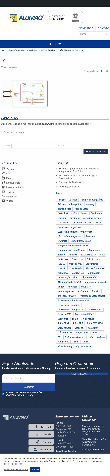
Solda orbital (64, 327)
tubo (91, 337)
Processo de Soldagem (69, 305)
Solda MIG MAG (95, 323)
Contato (103, 28)
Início (3, 50)
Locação (62, 268)
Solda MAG (63, 323)
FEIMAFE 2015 (88, 254)
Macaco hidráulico (95, 268)
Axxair (84, 213)
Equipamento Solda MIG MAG (73, 245)
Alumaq (90, 204)
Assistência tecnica (67, 213)
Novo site (86, 286)
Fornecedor (77, 259)
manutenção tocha (67, 277)
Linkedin (47, 434)
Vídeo (86, 341)
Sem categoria (9, 196)
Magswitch (78, 272)
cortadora (75, 218)
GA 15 (90, 259)
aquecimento (64, 208)
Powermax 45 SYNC (69, 186)
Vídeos (9, 201)
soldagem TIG (65, 332)
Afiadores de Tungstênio (70, 204)
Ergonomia (94, 250)
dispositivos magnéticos (70, 236)
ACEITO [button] (35, 469)
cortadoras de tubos (82, 222)
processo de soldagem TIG (71, 309)
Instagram (46, 449)
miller (61, 286)
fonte (102, 254)
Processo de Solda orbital (92, 295)
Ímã (98, 259)
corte (98, 222)
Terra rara (97, 332)
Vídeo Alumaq (65, 346)
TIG (59, 337)
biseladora (96, 213)
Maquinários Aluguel (95, 282)
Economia (91, 236)
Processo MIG (64, 314)
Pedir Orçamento (81, 374)
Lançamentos (13, 183)
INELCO (61, 263)
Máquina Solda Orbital (69, 282)
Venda (76, 341)
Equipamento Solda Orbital (71, 250)
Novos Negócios (66, 291)
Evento (61, 254)
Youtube (47, 442)
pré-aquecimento (67, 295)
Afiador (73, 199)
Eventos (10, 178)
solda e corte (87, 318)
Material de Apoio (15, 187)
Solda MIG (78, 323)
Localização (76, 268)
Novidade (72, 286)
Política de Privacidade (16, 469)
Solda (75, 318)
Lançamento (92, 263)
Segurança (63, 318)
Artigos (10, 169)
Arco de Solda (81, 208)
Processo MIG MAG (84, 314)
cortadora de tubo (92, 218)
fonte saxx (63, 259)
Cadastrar (29, 387)
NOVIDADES (86, 28)
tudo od (101, 337)
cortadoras (63, 222)
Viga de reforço (83, 346)
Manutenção (94, 272)
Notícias (10, 192)
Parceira (96, 291)
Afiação (62, 199)
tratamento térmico (75, 337)
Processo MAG (95, 309)
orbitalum (82, 291)
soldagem (93, 327)
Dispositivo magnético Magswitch (75, 231)
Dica (8, 173)
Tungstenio (63, 341)
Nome (6, 145)
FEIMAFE (72, 254)
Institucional (75, 263)
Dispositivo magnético (69, 227)
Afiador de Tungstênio (92, 199)
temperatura (81, 332)
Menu (52, 44)
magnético (63, 272)
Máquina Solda (88, 277)
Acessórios (14, 50)
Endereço (62, 240)
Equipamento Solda (81, 240)
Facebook (46, 427)
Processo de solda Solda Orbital (73, 300)
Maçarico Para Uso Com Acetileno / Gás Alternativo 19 (50, 50)
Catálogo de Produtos (70, 182)
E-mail (61, 145)
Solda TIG (79, 327)
